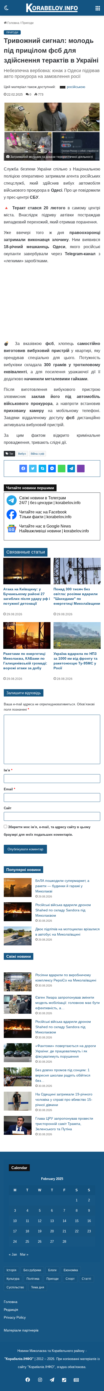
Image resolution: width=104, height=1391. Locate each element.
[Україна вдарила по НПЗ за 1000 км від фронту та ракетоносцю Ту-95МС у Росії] (77, 635)
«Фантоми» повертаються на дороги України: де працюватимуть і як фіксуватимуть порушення (65, 1051)
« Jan (13, 1254)
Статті (86, 1279)
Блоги (52, 1270)
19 (39, 1231)
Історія (11, 1270)
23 (89, 1231)
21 (64, 1231)
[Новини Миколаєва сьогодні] (52, 8)
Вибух (22, 453)
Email (9, 789)
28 (64, 1241)
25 (27, 1241)
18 (27, 1231)
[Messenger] (52, 468)
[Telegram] (71, 468)
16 (89, 1221)
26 (39, 1241)
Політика (33, 1279)
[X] (33, 468)
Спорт (70, 1279)
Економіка (71, 1270)
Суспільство (15, 1287)
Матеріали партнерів (21, 1330)
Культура (13, 1279)
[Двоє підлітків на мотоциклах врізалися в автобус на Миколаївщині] (18, 935)
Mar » (24, 1254)
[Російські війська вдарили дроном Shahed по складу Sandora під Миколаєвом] (18, 911)
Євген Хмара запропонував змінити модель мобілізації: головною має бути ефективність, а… (67, 1002)
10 (15, 1221)
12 (39, 1221)
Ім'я (8, 770)
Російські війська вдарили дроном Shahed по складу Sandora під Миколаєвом (63, 910)
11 (27, 1221)
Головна (13, 23)
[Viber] (81, 468)
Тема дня (37, 1287)
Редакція (11, 1310)
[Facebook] (23, 468)
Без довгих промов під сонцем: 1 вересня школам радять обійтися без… (62, 1075)
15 (77, 1221)
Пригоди (27, 23)
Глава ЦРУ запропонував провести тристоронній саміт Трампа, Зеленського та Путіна (64, 1123)
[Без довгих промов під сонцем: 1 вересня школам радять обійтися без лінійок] (18, 1076)
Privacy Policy (15, 1317)
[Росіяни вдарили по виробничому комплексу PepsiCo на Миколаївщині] (18, 981)
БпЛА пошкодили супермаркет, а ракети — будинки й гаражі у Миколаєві (62, 886)
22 (77, 1231)
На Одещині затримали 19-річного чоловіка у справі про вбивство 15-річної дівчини (63, 1099)
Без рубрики (32, 1270)
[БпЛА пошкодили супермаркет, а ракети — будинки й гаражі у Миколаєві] (18, 887)
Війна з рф (37, 453)
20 (52, 1231)
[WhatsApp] (61, 468)
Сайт (7, 808)
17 (15, 1231)
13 (52, 1221)
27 (52, 1241)
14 (64, 1221)
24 (15, 1241)
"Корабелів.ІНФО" (19, 1359)
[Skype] (42, 468)
